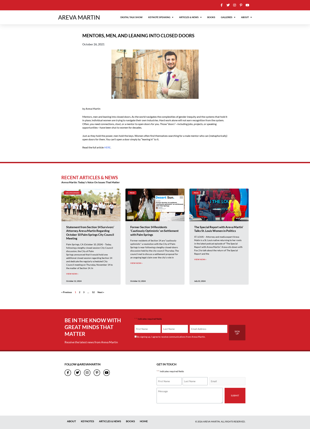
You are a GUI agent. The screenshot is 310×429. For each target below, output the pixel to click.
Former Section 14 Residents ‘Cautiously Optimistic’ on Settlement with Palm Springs (154, 230)
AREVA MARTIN (79, 17)
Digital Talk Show (131, 17)
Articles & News (189, 17)
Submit (235, 395)
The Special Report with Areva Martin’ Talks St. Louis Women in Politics (218, 229)
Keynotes (87, 421)
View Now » (72, 274)
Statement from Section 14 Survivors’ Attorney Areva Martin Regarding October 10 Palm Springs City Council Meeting (90, 232)
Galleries (226, 17)
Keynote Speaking (159, 17)
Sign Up (237, 332)
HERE (107, 147)
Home (144, 421)
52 (93, 292)
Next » (101, 292)
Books (211, 17)
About (245, 17)
